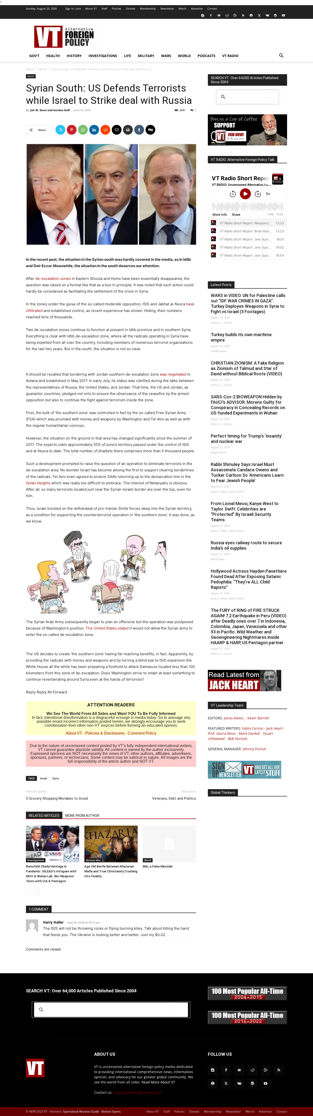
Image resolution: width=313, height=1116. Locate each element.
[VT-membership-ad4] (247, 144)
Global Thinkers (223, 793)
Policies (116, 8)
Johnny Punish (254, 749)
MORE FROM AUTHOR (82, 816)
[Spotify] (251, 15)
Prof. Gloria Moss (222, 733)
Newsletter (167, 8)
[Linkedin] (94, 130)
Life (127, 55)
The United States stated (107, 628)
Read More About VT (158, 1082)
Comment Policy (142, 733)
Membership (148, 8)
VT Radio (230, 55)
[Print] (128, 130)
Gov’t (34, 55)
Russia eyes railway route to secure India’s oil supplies (246, 545)
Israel (43, 778)
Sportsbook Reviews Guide (81, 1111)
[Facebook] (210, 15)
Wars (166, 55)
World (184, 55)
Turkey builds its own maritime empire (241, 337)
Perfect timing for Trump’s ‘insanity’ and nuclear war (246, 438)
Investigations (103, 55)
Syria (55, 778)
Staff (104, 8)
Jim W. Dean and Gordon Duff (50, 110)
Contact (212, 8)
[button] (281, 56)
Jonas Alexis (233, 718)
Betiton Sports (111, 1111)
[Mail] (219, 15)
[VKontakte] (267, 15)
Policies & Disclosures (104, 733)
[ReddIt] (105, 130)
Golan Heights (38, 483)
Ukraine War (93, 860)
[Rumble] (235, 15)
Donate (130, 8)
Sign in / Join (73, 8)
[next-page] (37, 891)
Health (53, 55)
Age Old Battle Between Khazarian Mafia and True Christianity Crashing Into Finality (110, 871)
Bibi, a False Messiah (157, 866)
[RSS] (243, 15)
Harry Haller (53, 922)
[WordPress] (275, 15)
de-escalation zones (53, 278)
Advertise (197, 8)
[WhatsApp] (83, 130)
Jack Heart (274, 728)
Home (30, 69)
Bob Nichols (237, 738)
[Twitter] (259, 15)
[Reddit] (227, 15)
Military (146, 55)
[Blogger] (202, 15)
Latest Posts (221, 285)
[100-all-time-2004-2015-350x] (247, 999)
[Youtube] (283, 15)
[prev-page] (29, 891)
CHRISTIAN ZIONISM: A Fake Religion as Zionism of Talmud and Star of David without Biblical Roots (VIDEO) (247, 368)
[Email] (117, 130)
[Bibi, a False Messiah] (169, 844)
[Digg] (150, 130)
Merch (182, 8)
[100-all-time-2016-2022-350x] (247, 1023)
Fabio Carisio (252, 728)
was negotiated (173, 374)
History (74, 55)
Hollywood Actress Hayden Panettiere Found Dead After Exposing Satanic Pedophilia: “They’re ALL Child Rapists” (249, 579)
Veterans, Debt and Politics (174, 798)
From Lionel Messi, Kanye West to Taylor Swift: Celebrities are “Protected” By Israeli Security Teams (245, 511)
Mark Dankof (249, 733)
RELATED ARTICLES (44, 816)
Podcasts (206, 55)
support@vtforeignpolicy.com (137, 1092)
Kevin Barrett (258, 718)
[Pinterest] (72, 130)
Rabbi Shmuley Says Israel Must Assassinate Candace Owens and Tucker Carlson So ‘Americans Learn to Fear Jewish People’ (247, 472)
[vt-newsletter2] (244, 777)
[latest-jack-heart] (244, 690)
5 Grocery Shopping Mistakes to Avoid (57, 798)
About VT (91, 8)
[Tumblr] (139, 130)
